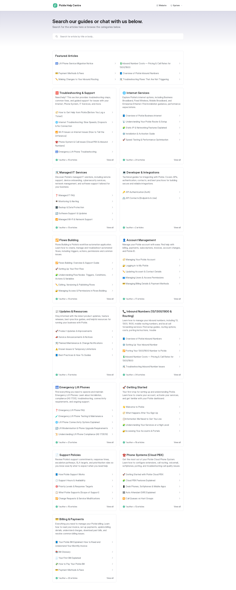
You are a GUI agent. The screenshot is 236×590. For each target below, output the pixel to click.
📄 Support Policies (68, 455)
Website (162, 5)
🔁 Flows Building (66, 240)
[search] (120, 36)
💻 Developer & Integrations (141, 172)
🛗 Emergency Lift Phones (72, 387)
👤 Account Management (139, 240)
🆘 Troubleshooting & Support (75, 93)
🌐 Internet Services (136, 93)
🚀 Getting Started (135, 387)
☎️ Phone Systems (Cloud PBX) (143, 455)
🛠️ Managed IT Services (71, 172)
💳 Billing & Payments (69, 519)
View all (110, 160)
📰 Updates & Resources (71, 311)
